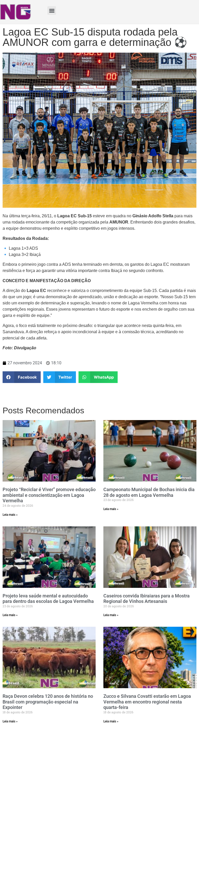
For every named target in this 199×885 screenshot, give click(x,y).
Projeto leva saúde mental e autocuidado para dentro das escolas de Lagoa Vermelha (48, 598)
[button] (51, 10)
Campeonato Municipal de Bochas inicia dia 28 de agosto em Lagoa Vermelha (149, 492)
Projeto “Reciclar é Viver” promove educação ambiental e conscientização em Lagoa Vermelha (49, 495)
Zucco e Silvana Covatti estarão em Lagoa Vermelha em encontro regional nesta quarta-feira (147, 701)
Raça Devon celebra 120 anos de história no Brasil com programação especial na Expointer (48, 701)
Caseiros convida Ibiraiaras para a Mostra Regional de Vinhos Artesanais (146, 598)
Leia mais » (10, 515)
